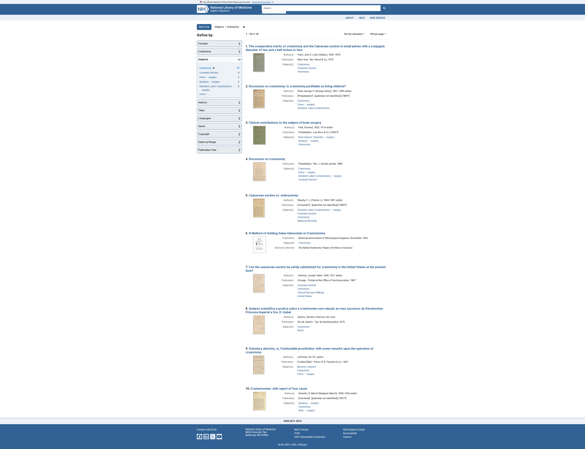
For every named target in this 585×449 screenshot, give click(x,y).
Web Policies (301, 429)
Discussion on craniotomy (267, 159)
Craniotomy (304, 64)
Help (362, 17)
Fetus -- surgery (306, 104)
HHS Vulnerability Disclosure (309, 436)
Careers (347, 436)
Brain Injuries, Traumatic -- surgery (316, 137)
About (350, 17)
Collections (204, 51)
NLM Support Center (354, 429)
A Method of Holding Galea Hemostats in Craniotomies (287, 233)
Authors (202, 102)
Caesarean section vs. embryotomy (273, 195)
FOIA (297, 433)
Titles (201, 110)
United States (305, 296)
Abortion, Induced (306, 366)
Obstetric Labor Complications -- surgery (320, 176)
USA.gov (302, 444)
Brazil (301, 330)
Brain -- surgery (306, 410)
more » (203, 94)
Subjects (203, 59)
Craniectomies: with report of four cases (278, 388)
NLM (280, 444)
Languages (204, 118)
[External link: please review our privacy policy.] (199, 436)
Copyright (203, 134)
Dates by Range (207, 142)
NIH (287, 444)
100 (377, 33)
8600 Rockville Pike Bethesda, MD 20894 (257, 434)
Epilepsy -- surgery (308, 140)
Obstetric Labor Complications (314, 108)
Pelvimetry (303, 71)
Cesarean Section (307, 68)
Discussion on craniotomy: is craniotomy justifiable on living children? (297, 86)
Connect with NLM (206, 429)
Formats (203, 43)
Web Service (377, 17)
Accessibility (350, 433)
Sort (353, 34)
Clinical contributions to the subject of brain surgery (285, 122)
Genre (201, 126)
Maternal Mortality (307, 220)
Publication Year (207, 150)
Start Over (204, 26)
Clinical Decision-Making (311, 292)
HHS (293, 444)
